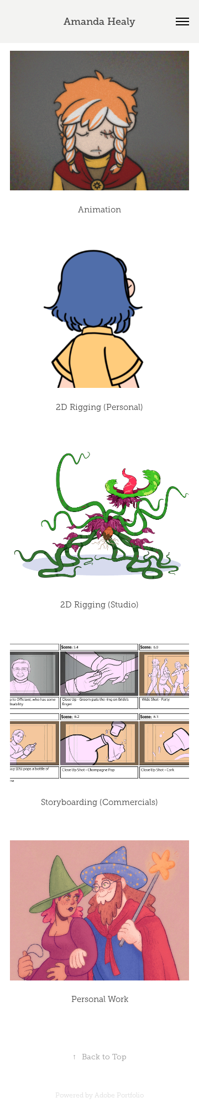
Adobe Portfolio (119, 1095)
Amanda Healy (99, 21)
